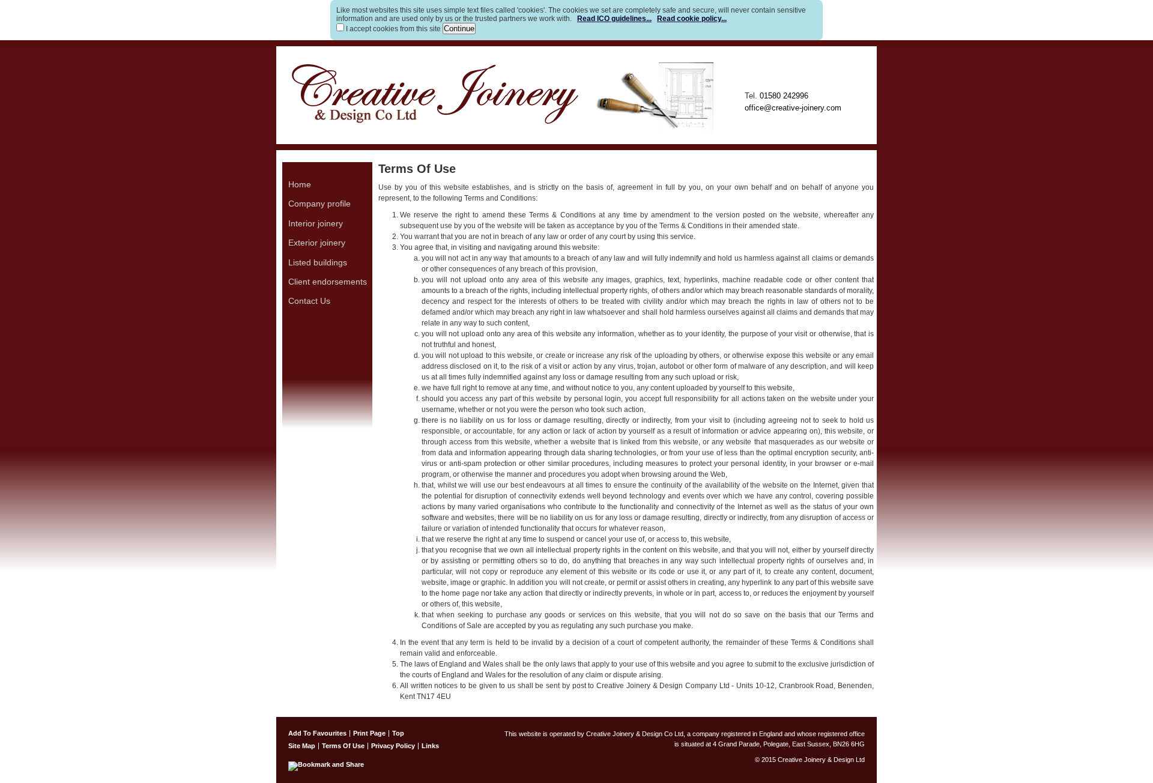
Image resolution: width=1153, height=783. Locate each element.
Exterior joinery (316, 242)
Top (398, 733)
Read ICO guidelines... (614, 18)
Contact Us (309, 301)
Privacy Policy (393, 745)
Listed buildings (317, 262)
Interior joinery (315, 223)
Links (430, 745)
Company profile (319, 203)
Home (299, 184)
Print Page (369, 733)
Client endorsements (327, 281)
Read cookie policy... (692, 18)
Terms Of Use (343, 745)
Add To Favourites (317, 733)
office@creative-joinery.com (793, 107)
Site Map (301, 745)
